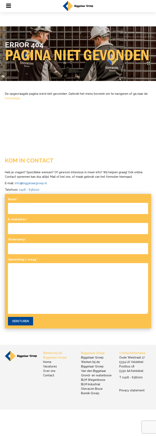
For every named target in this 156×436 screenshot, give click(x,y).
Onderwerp (17, 239)
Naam (13, 199)
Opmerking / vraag (23, 259)
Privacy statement (132, 390)
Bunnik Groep (90, 393)
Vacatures (50, 366)
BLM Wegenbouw (93, 379)
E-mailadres (18, 219)
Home (47, 362)
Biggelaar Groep (92, 357)
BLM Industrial (90, 384)
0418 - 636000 (29, 189)
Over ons (49, 370)
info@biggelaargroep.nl (31, 183)
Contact (48, 375)
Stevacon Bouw (92, 388)
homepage (12, 98)
